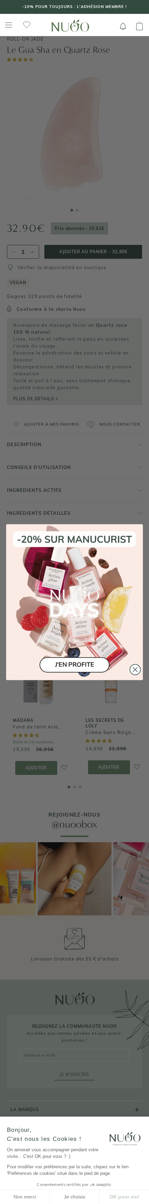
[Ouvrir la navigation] (8, 25)
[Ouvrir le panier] (139, 26)
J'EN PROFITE (74, 664)
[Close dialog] (135, 669)
